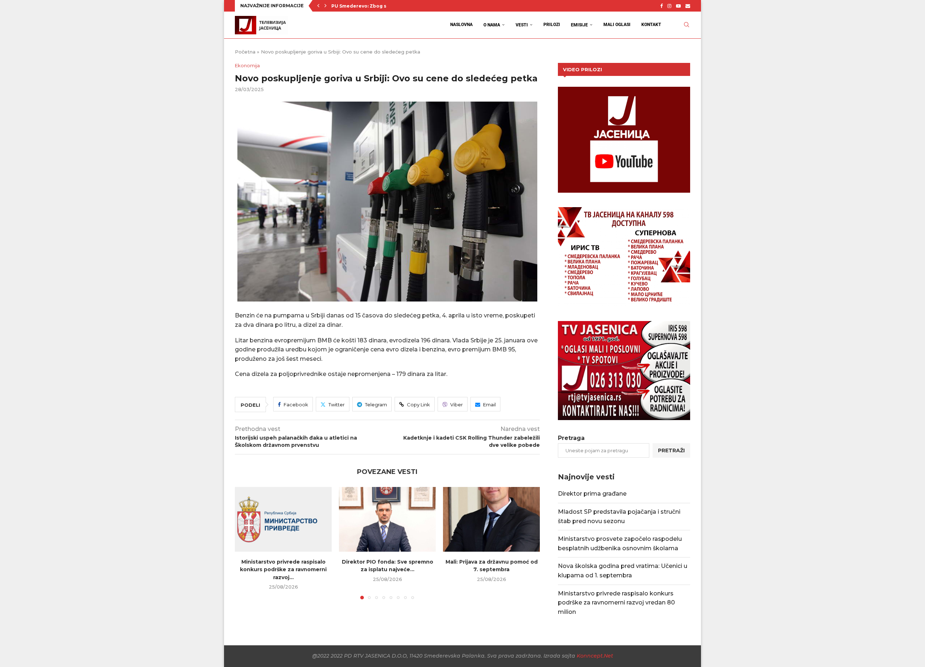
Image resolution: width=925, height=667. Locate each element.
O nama (491, 24)
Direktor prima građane (592, 493)
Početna (245, 52)
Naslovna (461, 24)
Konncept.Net (595, 656)
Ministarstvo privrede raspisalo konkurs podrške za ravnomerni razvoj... (283, 570)
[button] (318, 6)
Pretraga (571, 438)
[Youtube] (678, 6)
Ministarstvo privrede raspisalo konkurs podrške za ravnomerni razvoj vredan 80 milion (616, 602)
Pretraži (671, 450)
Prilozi (551, 24)
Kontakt (651, 24)
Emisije (579, 24)
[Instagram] (669, 6)
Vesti (522, 24)
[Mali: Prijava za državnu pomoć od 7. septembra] (491, 519)
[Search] (686, 25)
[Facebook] (661, 6)
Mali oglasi (617, 24)
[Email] (687, 6)
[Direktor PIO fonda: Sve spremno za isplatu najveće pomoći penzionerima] (387, 519)
